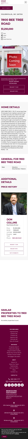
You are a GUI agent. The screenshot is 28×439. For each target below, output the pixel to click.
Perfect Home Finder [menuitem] (14, 354)
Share (4, 35)
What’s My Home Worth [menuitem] (14, 352)
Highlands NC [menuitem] (14, 331)
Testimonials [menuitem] (14, 366)
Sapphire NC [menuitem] (14, 337)
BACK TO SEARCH (6, 8)
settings (17, 433)
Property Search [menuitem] (14, 347)
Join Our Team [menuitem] (14, 368)
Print (4, 37)
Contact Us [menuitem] (14, 372)
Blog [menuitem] (14, 370)
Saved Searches (7, 39)
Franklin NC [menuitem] (14, 335)
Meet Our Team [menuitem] (14, 364)
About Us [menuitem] (14, 362)
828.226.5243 (16, 238)
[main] (14, 162)
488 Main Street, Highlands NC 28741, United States (14, 413)
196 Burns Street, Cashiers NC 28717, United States (14, 421)
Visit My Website (14, 253)
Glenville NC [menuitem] (14, 339)
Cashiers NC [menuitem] (14, 333)
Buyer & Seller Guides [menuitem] (14, 350)
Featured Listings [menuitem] (14, 349)
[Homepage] (4, 2)
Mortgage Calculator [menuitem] (14, 356)
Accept (4, 436)
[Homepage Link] (14, 394)
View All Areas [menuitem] (14, 341)
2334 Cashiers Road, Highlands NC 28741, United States (14, 406)
